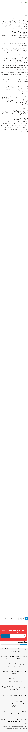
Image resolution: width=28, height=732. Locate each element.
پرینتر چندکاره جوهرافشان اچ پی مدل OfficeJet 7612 (12, 161)
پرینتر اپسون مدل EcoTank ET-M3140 (9, 280)
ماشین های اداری (11, 9)
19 (4, 618)
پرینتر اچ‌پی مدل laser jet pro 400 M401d (9, 360)
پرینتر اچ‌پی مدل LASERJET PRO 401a (9, 440)
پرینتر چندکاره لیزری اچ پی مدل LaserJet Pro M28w (12, 201)
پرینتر (15, 159)
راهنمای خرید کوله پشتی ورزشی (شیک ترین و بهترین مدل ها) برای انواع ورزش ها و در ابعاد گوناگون (13, 704)
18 (8, 618)
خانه (26, 9)
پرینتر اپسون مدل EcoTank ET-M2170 (9, 240)
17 (11, 618)
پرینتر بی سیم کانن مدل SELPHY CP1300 (10, 519)
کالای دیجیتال (20, 9)
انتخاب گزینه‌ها (2, 165)
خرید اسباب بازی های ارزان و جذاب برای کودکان (13, 695)
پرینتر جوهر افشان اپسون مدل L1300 (9, 600)
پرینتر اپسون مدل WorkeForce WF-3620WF (10, 320)
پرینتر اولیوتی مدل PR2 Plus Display (8, 480)
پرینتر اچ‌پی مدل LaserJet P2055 (7, 400)
